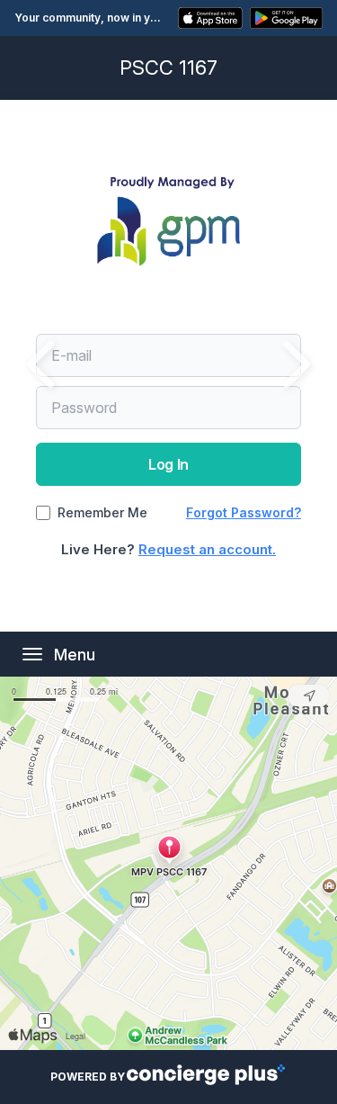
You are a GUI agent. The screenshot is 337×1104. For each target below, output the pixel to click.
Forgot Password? (243, 512)
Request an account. (207, 549)
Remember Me (102, 513)
